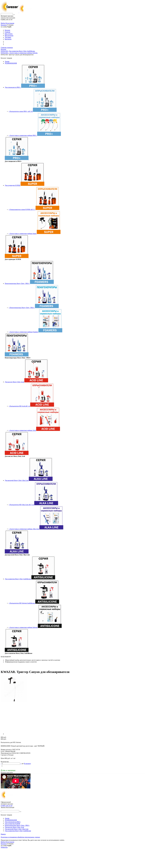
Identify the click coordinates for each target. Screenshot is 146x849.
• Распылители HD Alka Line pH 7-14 (21, 504)
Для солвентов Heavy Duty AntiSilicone (18, 579)
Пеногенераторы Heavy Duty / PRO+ (17, 283)
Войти (3, 23)
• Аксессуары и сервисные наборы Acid (22, 430)
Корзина (4, 25)
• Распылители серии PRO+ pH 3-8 (21, 111)
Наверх (3, 834)
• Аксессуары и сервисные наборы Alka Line (24, 529)
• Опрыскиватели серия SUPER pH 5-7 (22, 209)
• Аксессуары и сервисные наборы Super (23, 233)
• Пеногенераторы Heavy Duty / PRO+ (22, 307)
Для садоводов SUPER (13, 185)
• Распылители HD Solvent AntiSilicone (22, 603)
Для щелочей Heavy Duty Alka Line (17, 480)
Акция (7, 61)
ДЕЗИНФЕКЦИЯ (11, 63)
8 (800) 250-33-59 (6, 805)
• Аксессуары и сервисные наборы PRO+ (23, 135)
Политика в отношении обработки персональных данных (20, 837)
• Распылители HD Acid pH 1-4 (19, 406)
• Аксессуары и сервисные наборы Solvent (23, 627)
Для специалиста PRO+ (13, 87)
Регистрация (10, 23)
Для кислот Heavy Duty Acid (14, 382)
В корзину (27, 763)
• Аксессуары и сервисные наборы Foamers (23, 332)
